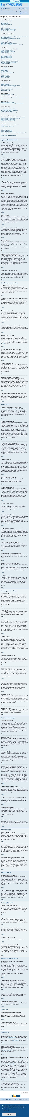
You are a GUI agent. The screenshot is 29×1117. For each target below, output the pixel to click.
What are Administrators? (6, 81)
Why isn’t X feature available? (6, 131)
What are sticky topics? (5, 75)
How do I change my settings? (7, 34)
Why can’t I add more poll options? (7, 53)
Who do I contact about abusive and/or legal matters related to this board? (14, 133)
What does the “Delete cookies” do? (8, 30)
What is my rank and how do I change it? (9, 43)
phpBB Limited (11, 1037)
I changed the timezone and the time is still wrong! (10, 38)
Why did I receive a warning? (6, 58)
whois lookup (10, 1064)
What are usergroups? (5, 84)
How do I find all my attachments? (7, 126)
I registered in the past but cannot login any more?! (11, 27)
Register (17, 1)
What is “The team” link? (5, 90)
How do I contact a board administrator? (8, 135)
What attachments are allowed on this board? (9, 124)
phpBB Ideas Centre (6, 1050)
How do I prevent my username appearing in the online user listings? (14, 36)
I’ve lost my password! (5, 28)
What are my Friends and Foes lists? (8, 102)
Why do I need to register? (6, 20)
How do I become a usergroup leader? (8, 86)
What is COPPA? (4, 22)
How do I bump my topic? (6, 63)
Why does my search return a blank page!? (9, 110)
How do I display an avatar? (6, 42)
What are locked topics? (5, 76)
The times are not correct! (6, 37)
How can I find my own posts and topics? (9, 112)
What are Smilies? (4, 70)
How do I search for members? (7, 111)
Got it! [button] (9, 1114)
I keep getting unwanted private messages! (9, 95)
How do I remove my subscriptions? (8, 120)
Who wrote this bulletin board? (6, 130)
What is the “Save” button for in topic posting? (10, 61)
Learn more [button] (6, 1110)
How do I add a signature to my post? (8, 51)
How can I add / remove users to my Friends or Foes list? (12, 103)
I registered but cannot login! (6, 24)
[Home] (14, 5)
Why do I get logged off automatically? (8, 29)
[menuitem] (2, 9)
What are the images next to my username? (9, 41)
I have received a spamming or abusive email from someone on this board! (14, 98)
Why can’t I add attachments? (6, 57)
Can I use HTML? (4, 69)
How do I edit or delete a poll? (6, 55)
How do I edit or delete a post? (7, 50)
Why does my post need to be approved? (9, 62)
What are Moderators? (5, 83)
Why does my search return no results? (8, 109)
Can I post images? (4, 71)
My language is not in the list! (6, 39)
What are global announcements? (7, 72)
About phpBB (15, 1040)
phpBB (2, 343)
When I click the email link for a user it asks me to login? (12, 44)
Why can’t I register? (5, 23)
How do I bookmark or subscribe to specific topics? (11, 118)
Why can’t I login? (4, 25)
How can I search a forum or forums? (8, 107)
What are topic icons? (5, 77)
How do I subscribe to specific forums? (8, 119)
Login (11, 1)
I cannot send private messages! (7, 94)
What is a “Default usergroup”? (7, 89)
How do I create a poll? (5, 52)
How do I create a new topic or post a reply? (9, 48)
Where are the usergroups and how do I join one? (10, 85)
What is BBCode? (4, 67)
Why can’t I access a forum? (6, 56)
